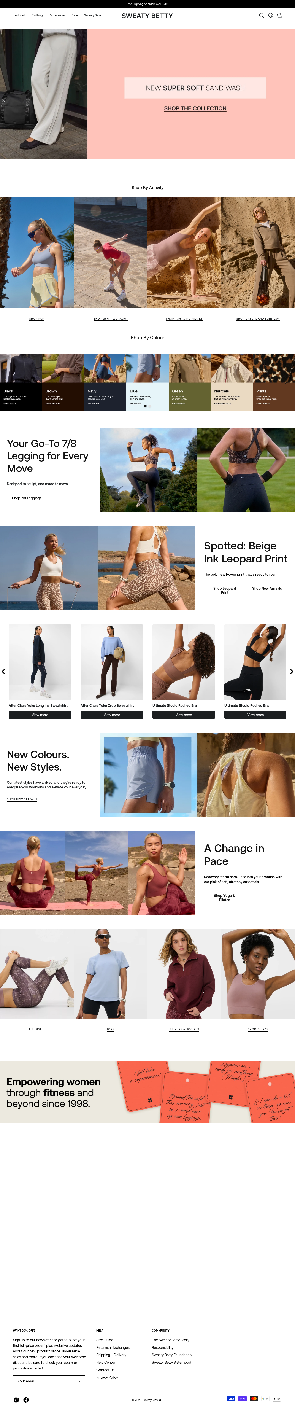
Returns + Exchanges (113, 1347)
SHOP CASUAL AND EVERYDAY (258, 318)
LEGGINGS (36, 1029)
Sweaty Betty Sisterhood (171, 1362)
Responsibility (162, 1347)
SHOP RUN (36, 318)
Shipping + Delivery (111, 1355)
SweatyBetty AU (152, 1400)
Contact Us (105, 1370)
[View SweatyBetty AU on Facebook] (26, 1400)
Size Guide (104, 1340)
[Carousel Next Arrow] (285, 383)
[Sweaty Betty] (147, 16)
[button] (57, 15)
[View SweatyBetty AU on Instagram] (16, 1400)
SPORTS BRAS (258, 1029)
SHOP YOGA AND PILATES (184, 318)
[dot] (145, 406)
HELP (99, 1330)
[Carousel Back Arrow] (3, 671)
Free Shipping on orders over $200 (148, 4)
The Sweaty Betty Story (170, 1340)
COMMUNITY (161, 1330)
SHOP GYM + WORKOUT (111, 318)
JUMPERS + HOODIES (184, 1029)
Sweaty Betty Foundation (172, 1355)
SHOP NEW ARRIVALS (22, 799)
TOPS (110, 1029)
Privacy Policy (107, 1377)
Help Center (105, 1362)
